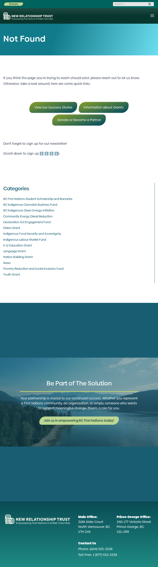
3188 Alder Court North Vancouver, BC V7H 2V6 (94, 524)
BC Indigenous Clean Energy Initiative (28, 210)
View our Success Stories (53, 107)
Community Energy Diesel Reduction (28, 216)
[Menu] (152, 15)
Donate (13, 4)
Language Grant (14, 251)
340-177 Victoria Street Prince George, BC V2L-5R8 (134, 524)
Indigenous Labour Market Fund (24, 240)
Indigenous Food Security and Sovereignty (32, 234)
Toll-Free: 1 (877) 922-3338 (97, 554)
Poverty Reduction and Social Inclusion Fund (33, 269)
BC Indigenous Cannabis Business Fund (30, 205)
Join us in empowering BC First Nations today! (79, 420)
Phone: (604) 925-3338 (95, 549)
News (7, 263)
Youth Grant (11, 274)
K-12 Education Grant (17, 245)
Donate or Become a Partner (79, 120)
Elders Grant (11, 228)
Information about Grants (104, 107)
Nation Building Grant (18, 257)
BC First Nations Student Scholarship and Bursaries (37, 199)
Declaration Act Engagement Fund (27, 222)
